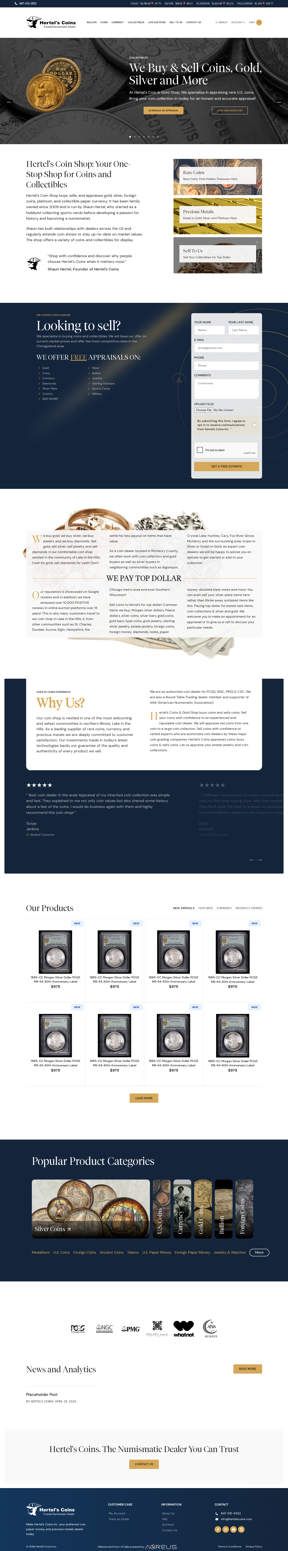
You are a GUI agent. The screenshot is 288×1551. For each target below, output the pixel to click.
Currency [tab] (224, 908)
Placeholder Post (42, 1394)
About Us (168, 1513)
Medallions (41, 1252)
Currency (118, 22)
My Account (117, 1513)
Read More (247, 1369)
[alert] (226, 425)
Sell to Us (176, 22)
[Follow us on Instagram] (225, 1529)
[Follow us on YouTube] (233, 1529)
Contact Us (193, 22)
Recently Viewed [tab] (249, 908)
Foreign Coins (84, 1252)
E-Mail (199, 340)
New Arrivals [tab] (184, 908)
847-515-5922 (28, 3)
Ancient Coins (112, 1252)
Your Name (202, 322)
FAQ (164, 1519)
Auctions (168, 1524)
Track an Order (119, 1519)
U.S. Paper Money (157, 1252)
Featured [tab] (205, 908)
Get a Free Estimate (226, 466)
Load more (144, 1098)
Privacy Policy (254, 1546)
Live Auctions (157, 22)
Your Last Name (240, 322)
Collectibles (136, 22)
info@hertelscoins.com (236, 1519)
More (259, 1252)
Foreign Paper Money (192, 1252)
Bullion (92, 22)
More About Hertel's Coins (162, 116)
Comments (202, 375)
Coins (104, 22)
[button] (130, 137)
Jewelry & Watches (230, 1252)
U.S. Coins (62, 1252)
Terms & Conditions (229, 1546)
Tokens (133, 1252)
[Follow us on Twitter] (241, 1529)
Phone (199, 357)
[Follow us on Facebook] (218, 1529)
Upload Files (204, 404)
